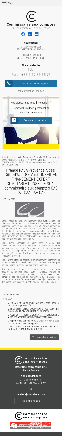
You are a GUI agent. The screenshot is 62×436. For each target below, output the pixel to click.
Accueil (17, 157)
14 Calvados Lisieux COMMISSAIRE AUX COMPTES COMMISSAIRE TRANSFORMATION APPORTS (33, 310)
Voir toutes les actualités (44, 337)
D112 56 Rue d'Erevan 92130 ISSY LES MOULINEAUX (31, 46)
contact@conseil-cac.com (31, 90)
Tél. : (31, 69)
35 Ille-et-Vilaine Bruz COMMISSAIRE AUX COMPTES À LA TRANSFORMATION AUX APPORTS (33, 327)
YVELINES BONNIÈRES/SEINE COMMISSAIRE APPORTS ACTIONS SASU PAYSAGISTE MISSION (33, 316)
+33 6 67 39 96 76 (36, 74)
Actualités (27, 157)
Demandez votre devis (35, 120)
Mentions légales (31, 400)
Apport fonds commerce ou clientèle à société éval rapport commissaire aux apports (33, 322)
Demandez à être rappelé (35, 83)
